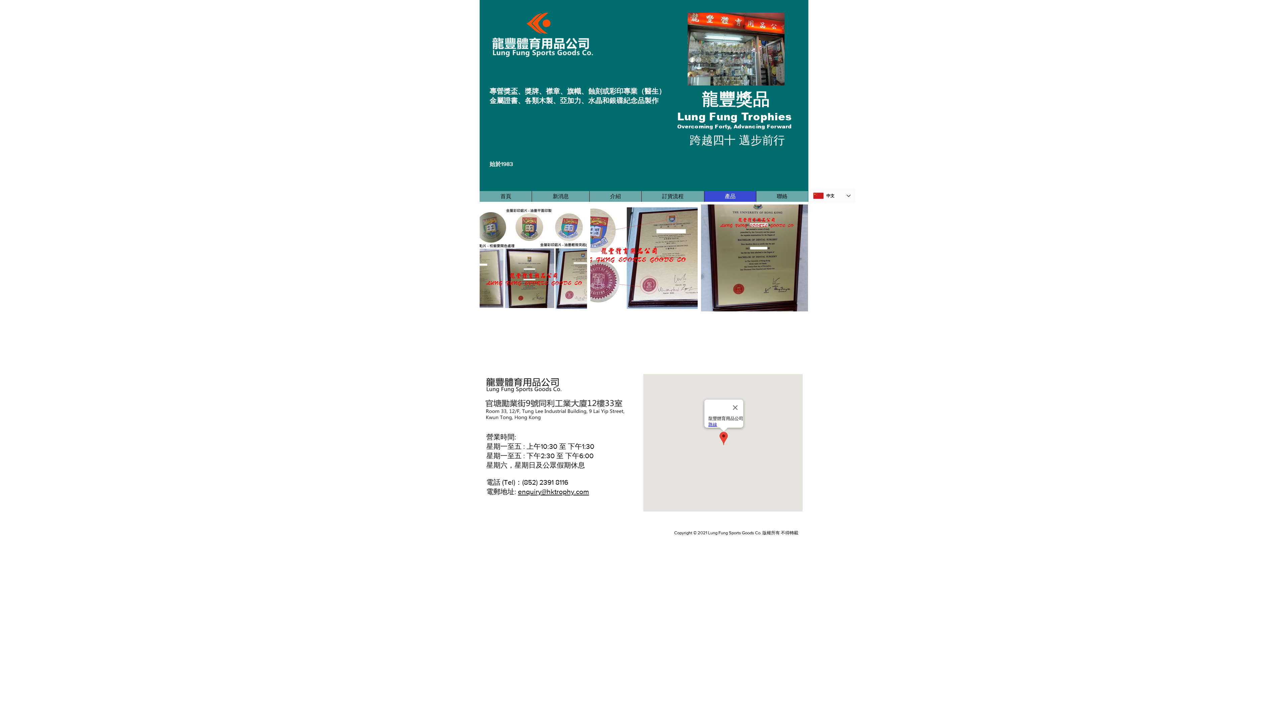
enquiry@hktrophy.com (553, 491)
